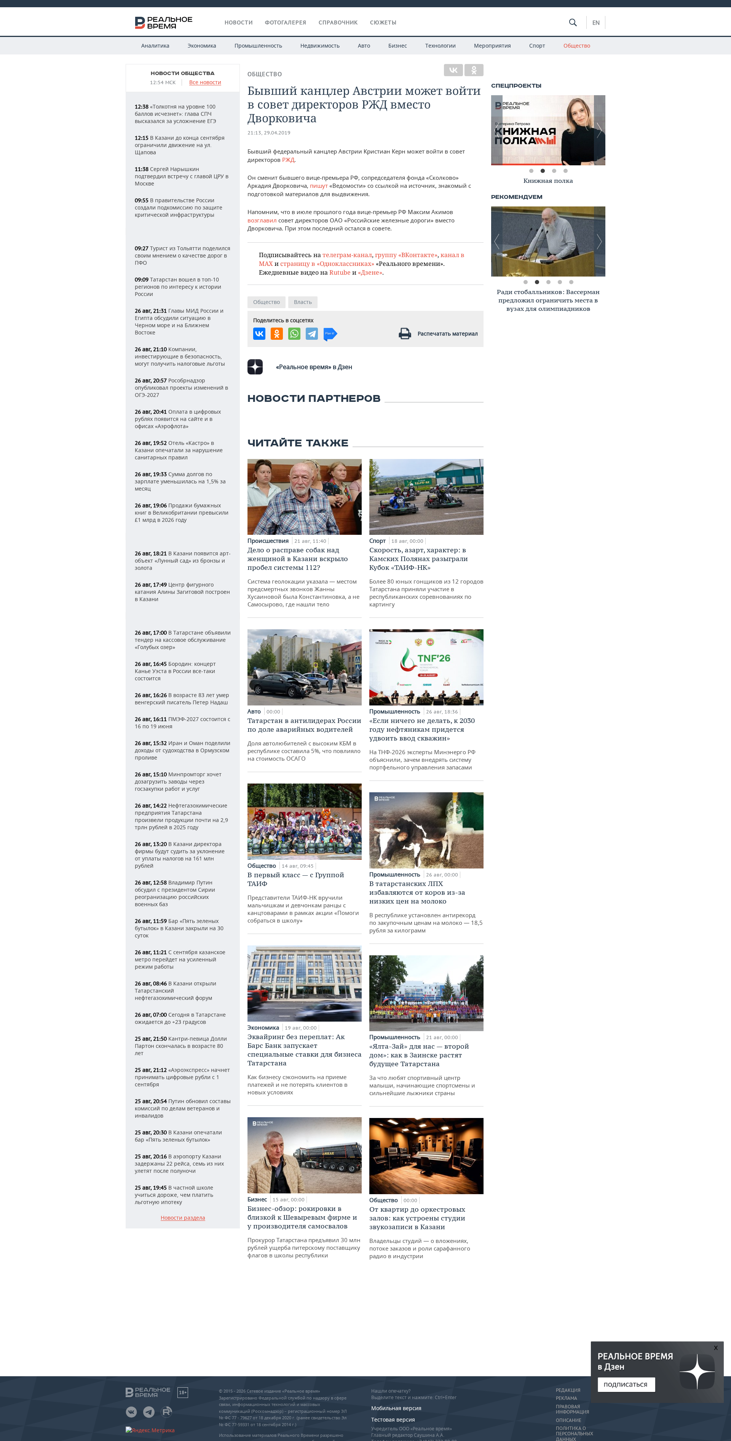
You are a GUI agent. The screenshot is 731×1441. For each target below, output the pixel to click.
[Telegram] (312, 334)
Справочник (338, 22)
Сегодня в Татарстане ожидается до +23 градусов (180, 1018)
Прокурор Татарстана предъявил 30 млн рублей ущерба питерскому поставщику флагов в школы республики (304, 1231)
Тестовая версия (393, 1419)
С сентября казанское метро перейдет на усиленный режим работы (180, 959)
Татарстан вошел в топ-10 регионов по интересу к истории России (178, 286)
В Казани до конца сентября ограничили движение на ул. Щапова (180, 145)
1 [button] (531, 171)
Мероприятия (492, 45)
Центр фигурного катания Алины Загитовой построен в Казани (182, 592)
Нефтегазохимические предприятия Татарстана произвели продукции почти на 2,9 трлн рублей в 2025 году (181, 816)
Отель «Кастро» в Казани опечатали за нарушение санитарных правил (179, 450)
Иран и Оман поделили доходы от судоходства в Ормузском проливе (182, 750)
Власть (303, 301)
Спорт (537, 45)
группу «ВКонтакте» (406, 255)
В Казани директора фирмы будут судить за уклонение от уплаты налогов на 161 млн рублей (180, 854)
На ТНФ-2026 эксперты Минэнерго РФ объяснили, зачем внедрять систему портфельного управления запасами (422, 743)
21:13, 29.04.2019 (268, 133)
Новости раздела (183, 1218)
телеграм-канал (347, 255)
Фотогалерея (285, 22)
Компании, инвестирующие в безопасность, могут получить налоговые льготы (180, 356)
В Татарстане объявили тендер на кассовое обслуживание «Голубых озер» (183, 640)
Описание (568, 1420)
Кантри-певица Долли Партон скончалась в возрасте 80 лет (181, 1046)
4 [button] (565, 171)
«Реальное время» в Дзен (314, 367)
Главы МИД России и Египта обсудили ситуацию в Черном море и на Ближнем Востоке (179, 321)
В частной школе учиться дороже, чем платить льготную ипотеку (174, 1195)
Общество (576, 45)
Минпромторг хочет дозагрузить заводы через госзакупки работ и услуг (178, 781)
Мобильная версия (396, 1408)
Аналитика (155, 45)
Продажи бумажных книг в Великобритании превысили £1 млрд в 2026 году (181, 512)
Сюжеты (383, 22)
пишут (319, 185)
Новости (239, 22)
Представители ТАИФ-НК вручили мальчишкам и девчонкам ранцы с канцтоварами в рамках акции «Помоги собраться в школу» (303, 897)
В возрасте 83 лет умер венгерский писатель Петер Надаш (182, 698)
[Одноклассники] (474, 70)
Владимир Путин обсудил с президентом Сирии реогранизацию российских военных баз (175, 893)
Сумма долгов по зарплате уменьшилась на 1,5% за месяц (180, 481)
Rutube (340, 272)
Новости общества (183, 73)
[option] (548, 130)
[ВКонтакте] (453, 70)
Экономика (202, 45)
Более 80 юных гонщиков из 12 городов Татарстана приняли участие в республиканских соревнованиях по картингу (426, 576)
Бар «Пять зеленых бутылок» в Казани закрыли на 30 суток (179, 928)
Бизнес (397, 45)
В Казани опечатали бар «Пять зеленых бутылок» (178, 1136)
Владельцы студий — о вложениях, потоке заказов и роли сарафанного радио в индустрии (419, 1232)
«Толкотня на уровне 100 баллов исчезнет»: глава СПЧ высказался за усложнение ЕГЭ (175, 114)
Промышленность (258, 45)
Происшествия (268, 540)
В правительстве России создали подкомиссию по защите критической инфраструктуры (178, 207)
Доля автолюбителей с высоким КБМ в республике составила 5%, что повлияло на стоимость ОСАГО (304, 739)
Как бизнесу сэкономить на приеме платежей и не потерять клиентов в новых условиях (304, 1064)
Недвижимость (320, 45)
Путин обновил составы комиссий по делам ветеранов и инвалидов (183, 1108)
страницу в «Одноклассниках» (327, 263)
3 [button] (554, 171)
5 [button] (571, 282)
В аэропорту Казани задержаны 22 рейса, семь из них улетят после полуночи (179, 1163)
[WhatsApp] (294, 334)
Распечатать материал (448, 333)
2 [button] (542, 171)
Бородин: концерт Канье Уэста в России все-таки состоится (175, 671)
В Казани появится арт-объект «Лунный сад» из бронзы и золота (183, 560)
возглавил (262, 220)
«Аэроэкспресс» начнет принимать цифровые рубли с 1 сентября (182, 1077)
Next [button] (599, 130)
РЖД (288, 159)
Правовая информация (572, 1409)
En (596, 22)
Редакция (568, 1390)
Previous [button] (497, 130)
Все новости (205, 82)
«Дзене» (370, 272)
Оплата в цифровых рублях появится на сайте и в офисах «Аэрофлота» (178, 419)
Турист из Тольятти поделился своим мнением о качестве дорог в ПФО (182, 255)
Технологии (440, 45)
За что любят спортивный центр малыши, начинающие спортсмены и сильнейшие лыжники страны (422, 1069)
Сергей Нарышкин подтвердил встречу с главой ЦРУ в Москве (181, 176)
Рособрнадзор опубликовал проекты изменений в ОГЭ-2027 (181, 387)
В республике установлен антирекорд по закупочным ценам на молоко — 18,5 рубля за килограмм (426, 906)
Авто (364, 45)
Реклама (566, 1398)
